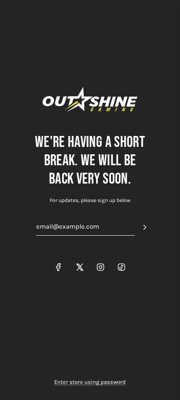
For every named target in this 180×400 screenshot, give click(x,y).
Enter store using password (90, 382)
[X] (79, 267)
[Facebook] (58, 267)
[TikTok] (121, 267)
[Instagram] (100, 267)
